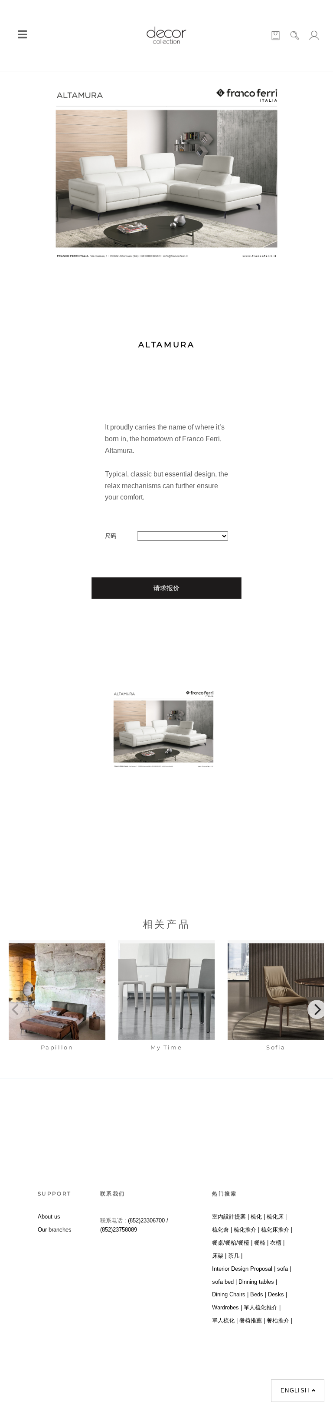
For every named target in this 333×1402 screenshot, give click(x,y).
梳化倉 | (222, 1229)
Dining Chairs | (230, 1294)
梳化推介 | (246, 1229)
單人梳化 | (225, 1320)
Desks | (277, 1294)
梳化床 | (277, 1216)
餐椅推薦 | (252, 1320)
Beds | (258, 1294)
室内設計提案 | (230, 1216)
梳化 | (258, 1216)
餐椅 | (261, 1242)
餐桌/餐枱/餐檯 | (232, 1242)
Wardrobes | (227, 1307)
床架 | (219, 1255)
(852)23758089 (119, 1229)
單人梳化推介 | (262, 1307)
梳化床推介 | (276, 1229)
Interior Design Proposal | (243, 1268)
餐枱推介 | (279, 1320)
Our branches (55, 1229)
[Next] (316, 1009)
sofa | (284, 1268)
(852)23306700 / (148, 1220)
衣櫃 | (277, 1242)
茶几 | (235, 1255)
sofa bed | (224, 1282)
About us (49, 1216)
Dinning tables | (257, 1282)
